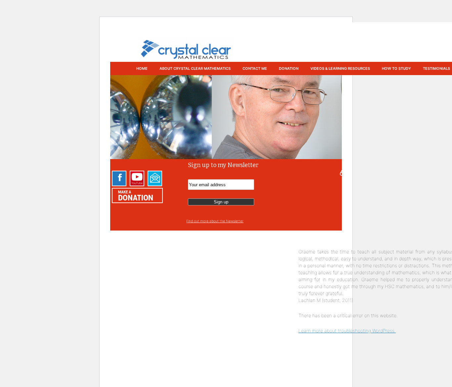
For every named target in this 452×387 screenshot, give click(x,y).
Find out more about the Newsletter (215, 221)
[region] (226, 117)
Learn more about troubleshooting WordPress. (347, 330)
